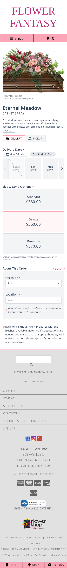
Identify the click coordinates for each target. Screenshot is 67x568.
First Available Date (43, 154)
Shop (19, 38)
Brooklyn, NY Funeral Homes (23, 537)
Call (12, 565)
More (7, 130)
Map (35, 565)
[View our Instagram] (33, 440)
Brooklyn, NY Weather (15, 549)
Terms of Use (57, 554)
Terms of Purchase (34, 554)
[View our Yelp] (39, 440)
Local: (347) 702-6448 (33, 466)
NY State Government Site (49, 549)
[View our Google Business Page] (27, 440)
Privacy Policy (10, 554)
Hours (57, 565)
